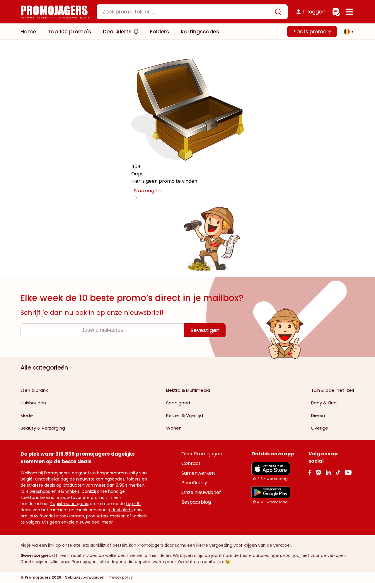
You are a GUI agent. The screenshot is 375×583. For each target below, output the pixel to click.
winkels (72, 491)
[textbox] (187, 11)
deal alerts (122, 510)
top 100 (133, 504)
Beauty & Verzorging (43, 428)
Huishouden (33, 403)
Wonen (174, 428)
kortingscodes (110, 479)
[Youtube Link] (348, 472)
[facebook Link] (309, 472)
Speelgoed (178, 403)
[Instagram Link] (318, 472)
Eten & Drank (34, 390)
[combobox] (192, 11)
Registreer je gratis (69, 504)
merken (136, 485)
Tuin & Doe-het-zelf (332, 390)
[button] (347, 31)
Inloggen (314, 11)
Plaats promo (310, 31)
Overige (319, 428)
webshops (40, 491)
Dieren (318, 415)
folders (134, 479)
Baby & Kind (324, 403)
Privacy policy (120, 577)
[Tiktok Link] (337, 472)
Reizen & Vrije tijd (184, 415)
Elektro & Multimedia (188, 390)
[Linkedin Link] (328, 472)
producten (73, 485)
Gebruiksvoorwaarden (84, 577)
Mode (27, 415)
